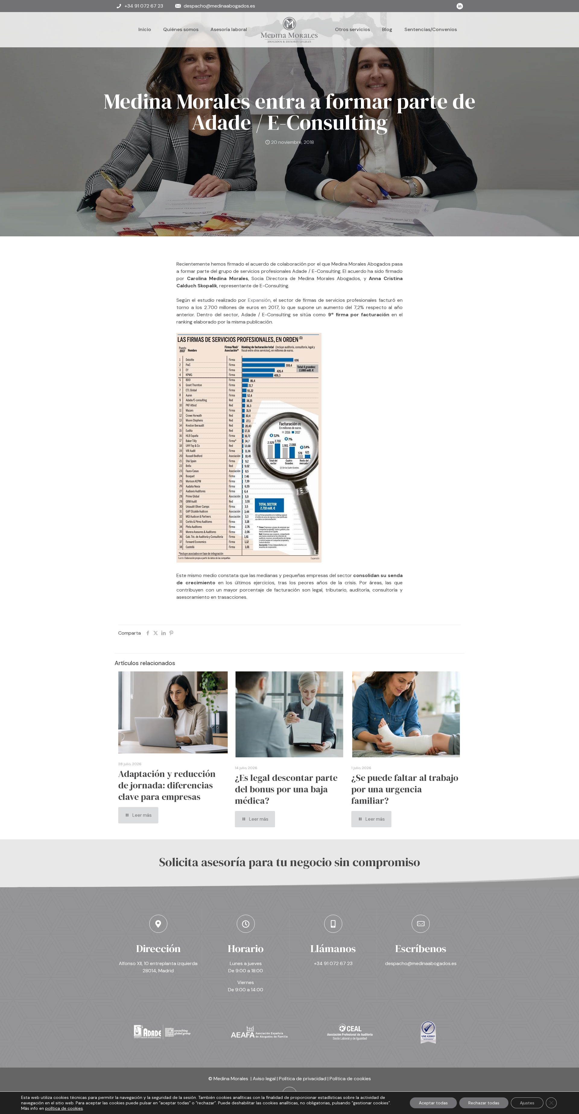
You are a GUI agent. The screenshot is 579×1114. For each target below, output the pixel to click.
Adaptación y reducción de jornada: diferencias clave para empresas (167, 785)
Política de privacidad (302, 1078)
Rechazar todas (483, 1103)
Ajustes (527, 1103)
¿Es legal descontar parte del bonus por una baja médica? (286, 789)
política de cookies (64, 1108)
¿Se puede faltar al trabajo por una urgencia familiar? (404, 789)
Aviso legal (264, 1078)
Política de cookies (350, 1078)
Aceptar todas (433, 1103)
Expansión (259, 300)
